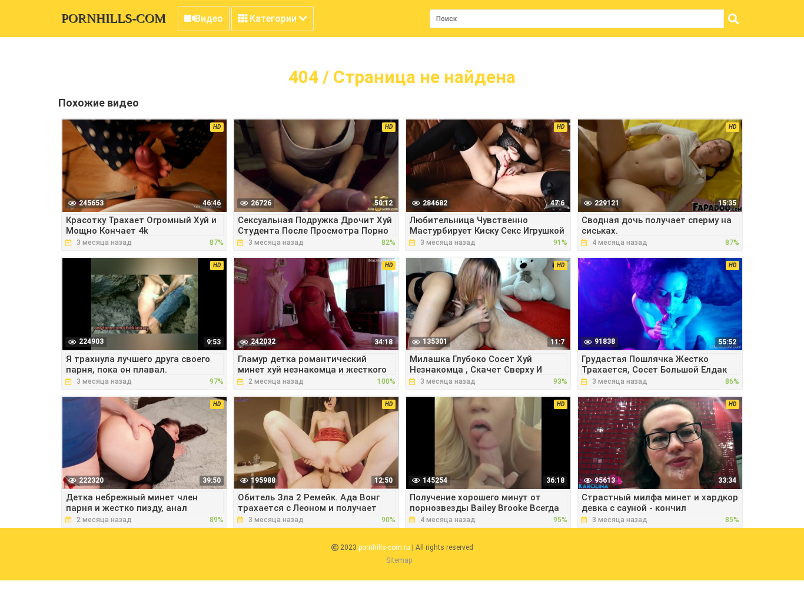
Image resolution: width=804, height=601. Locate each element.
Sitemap (399, 560)
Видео (209, 18)
